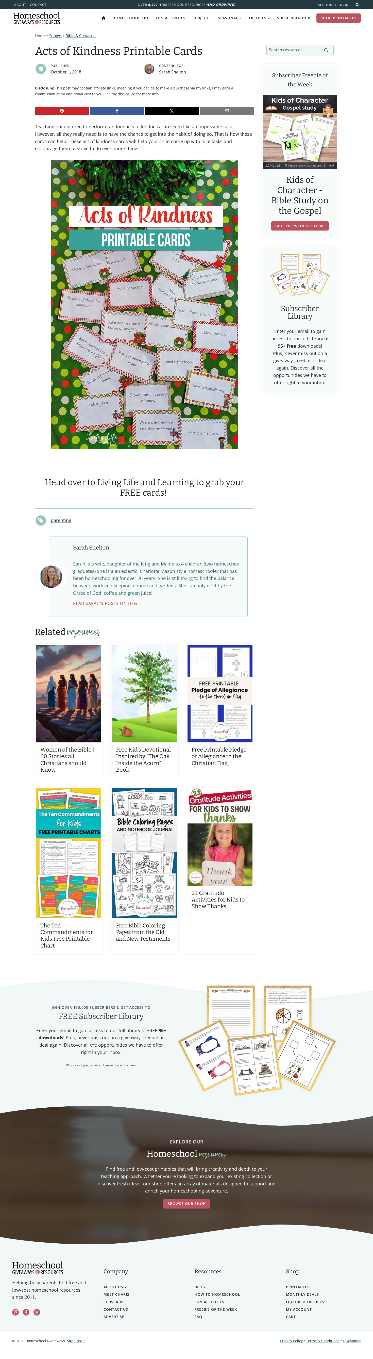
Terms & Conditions (323, 1340)
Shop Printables (339, 18)
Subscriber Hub (293, 18)
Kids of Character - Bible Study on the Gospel (300, 195)
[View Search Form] (357, 4)
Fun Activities (170, 18)
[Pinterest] (62, 111)
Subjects (202, 18)
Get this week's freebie (300, 225)
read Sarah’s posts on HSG (105, 603)
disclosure (126, 93)
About (20, 4)
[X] (172, 111)
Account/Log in (333, 5)
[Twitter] (36, 1312)
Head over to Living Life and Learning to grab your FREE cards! (144, 487)
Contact (38, 4)
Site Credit (76, 1340)
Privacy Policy (291, 1340)
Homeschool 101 (130, 18)
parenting (61, 520)
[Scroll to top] (356, 1344)
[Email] (227, 111)
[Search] (326, 50)
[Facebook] (117, 111)
